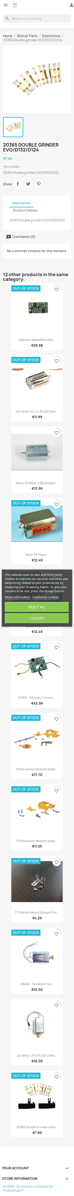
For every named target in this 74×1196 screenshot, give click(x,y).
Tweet (28, 184)
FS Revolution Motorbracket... (37, 769)
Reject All (37, 607)
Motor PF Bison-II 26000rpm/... (37, 483)
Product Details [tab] (25, 210)
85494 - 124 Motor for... (37, 984)
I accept (37, 618)
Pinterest (39, 184)
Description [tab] (21, 203)
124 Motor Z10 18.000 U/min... (37, 1055)
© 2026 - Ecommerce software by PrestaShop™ (28, 1188)
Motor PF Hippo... (37, 554)
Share (18, 184)
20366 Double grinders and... (37, 1127)
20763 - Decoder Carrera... (37, 698)
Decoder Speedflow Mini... (37, 340)
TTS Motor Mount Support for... (37, 912)
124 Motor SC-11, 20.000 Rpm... (37, 411)
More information (17, 597)
